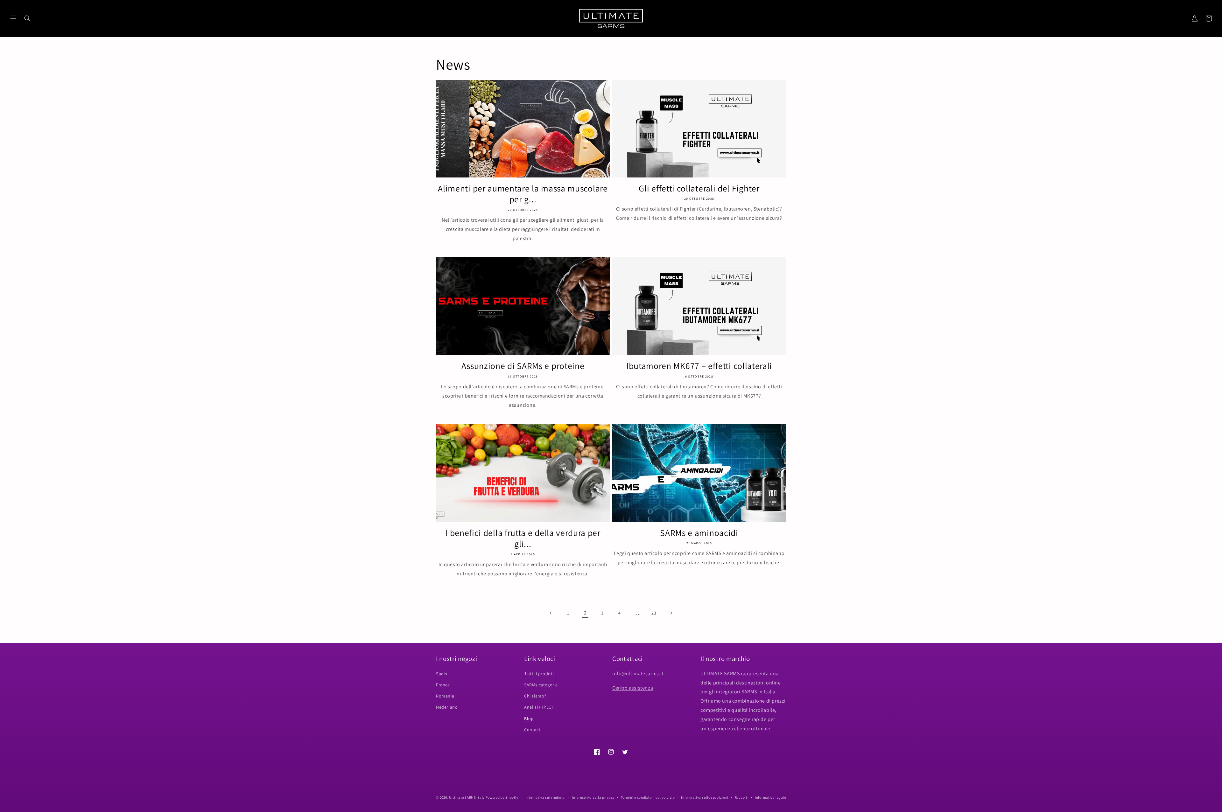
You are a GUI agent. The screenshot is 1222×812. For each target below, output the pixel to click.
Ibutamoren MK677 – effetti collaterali (699, 365)
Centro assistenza (632, 687)
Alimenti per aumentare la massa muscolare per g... (522, 194)
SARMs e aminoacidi (699, 532)
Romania (445, 696)
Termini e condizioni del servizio (648, 797)
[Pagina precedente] (551, 613)
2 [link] (585, 612)
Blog (528, 718)
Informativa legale (770, 797)
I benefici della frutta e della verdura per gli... (522, 538)
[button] (13, 18)
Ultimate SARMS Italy (467, 797)
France (443, 685)
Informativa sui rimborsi (545, 797)
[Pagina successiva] (671, 613)
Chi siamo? (535, 696)
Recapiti (742, 797)
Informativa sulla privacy (593, 797)
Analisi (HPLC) (538, 707)
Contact (532, 729)
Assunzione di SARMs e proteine (523, 365)
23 (653, 613)
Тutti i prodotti (540, 674)
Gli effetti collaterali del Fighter (699, 188)
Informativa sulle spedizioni (704, 797)
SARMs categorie (541, 685)
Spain (441, 674)
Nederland (447, 707)
